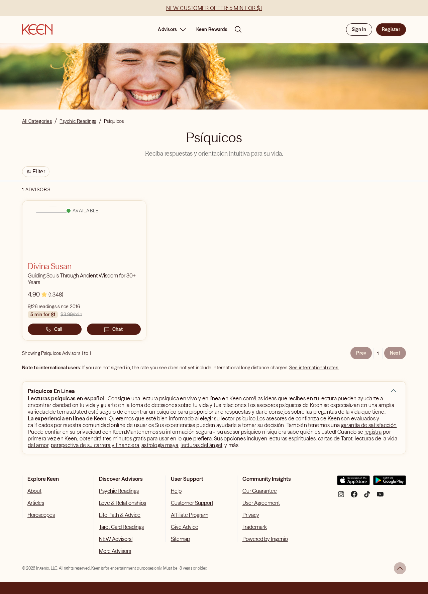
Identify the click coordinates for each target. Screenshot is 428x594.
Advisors (167, 29)
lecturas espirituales (292, 438)
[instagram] (341, 497)
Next (395, 353)
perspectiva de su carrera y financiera (95, 445)
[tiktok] (367, 497)
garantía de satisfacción (369, 425)
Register (391, 29)
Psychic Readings (119, 490)
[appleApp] (353, 483)
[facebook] (354, 497)
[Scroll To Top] (400, 568)
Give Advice (184, 527)
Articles (35, 503)
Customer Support (192, 503)
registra (373, 431)
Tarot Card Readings (121, 527)
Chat (117, 329)
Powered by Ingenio (265, 539)
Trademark (254, 527)
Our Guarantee (259, 490)
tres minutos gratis (124, 438)
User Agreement (261, 503)
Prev (361, 353)
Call (58, 329)
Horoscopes (41, 515)
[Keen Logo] (37, 29)
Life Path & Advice (119, 515)
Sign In (359, 29)
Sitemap (180, 539)
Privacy (250, 515)
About (34, 490)
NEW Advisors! (115, 539)
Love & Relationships (122, 503)
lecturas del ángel (201, 445)
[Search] (238, 29)
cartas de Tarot (335, 438)
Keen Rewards (211, 29)
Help (176, 490)
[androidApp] (389, 483)
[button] (393, 391)
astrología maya (159, 445)
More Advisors (115, 551)
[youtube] (380, 497)
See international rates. (314, 368)
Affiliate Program (189, 515)
